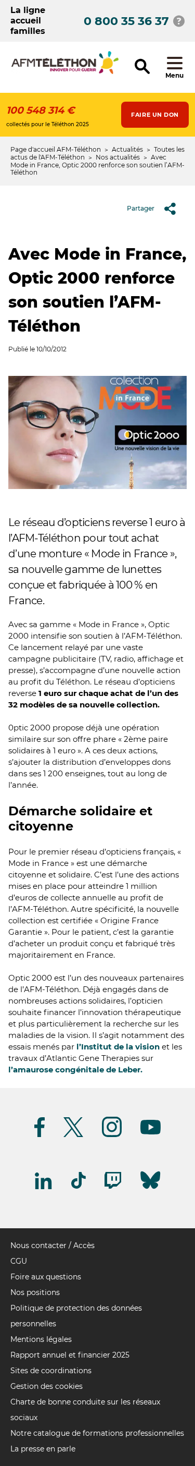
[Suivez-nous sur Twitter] (73, 1135)
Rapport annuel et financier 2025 (69, 1355)
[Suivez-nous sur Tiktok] (78, 1186)
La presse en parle (42, 1448)
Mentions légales (41, 1339)
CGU (18, 1261)
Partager (140, 208)
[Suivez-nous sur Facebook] (39, 1135)
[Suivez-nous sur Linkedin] (44, 1187)
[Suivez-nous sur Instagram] (112, 1135)
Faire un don (155, 114)
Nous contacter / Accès (52, 1245)
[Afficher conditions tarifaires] (179, 21)
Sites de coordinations (51, 1370)
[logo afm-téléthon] (65, 72)
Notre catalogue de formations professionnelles (97, 1433)
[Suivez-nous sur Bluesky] (150, 1189)
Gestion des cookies (46, 1386)
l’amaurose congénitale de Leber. (75, 1069)
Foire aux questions (45, 1276)
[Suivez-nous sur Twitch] (113, 1186)
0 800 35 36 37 (126, 21)
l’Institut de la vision (118, 1047)
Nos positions (35, 1292)
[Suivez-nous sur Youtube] (150, 1132)
